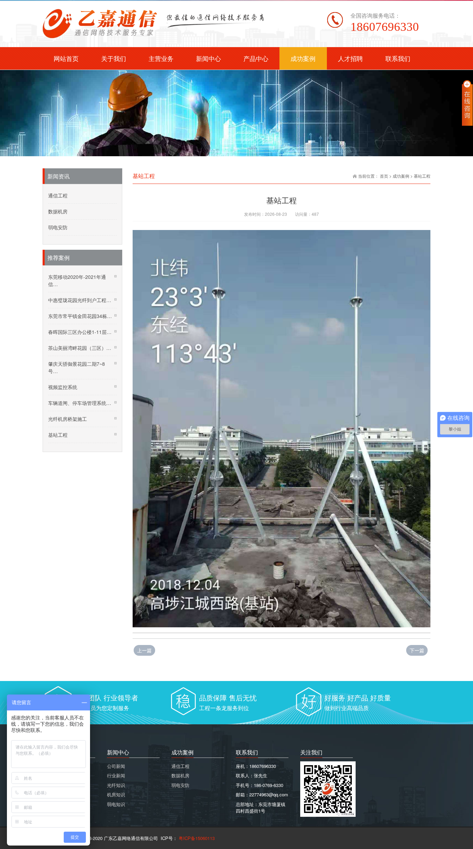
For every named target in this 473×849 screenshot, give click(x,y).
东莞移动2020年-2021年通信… (77, 280)
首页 (384, 176)
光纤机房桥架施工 (67, 418)
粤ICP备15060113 (196, 838)
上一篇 (144, 650)
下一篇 (417, 650)
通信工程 (58, 195)
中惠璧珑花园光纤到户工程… (79, 300)
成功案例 (401, 176)
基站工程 (422, 176)
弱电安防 (58, 227)
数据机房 (58, 211)
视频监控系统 (62, 386)
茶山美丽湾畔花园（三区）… (79, 347)
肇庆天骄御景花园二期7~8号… (76, 367)
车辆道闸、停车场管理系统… (79, 402)
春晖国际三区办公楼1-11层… (79, 331)
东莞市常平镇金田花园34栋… (80, 315)
